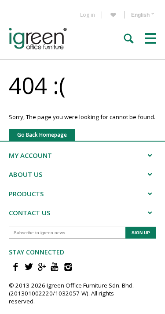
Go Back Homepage (42, 134)
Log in (87, 15)
